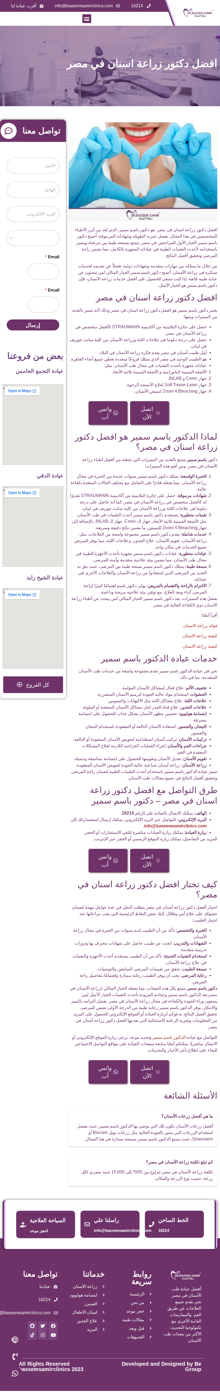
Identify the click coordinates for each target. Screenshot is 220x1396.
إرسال (33, 325)
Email (52, 256)
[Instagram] (42, 1335)
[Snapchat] (32, 1326)
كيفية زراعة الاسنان (199, 635)
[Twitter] (42, 1326)
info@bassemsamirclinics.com (175, 826)
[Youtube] (53, 1335)
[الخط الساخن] (151, 1224)
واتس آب (105, 413)
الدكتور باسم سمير (169, 1037)
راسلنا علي (106, 1220)
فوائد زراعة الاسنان (200, 625)
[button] (86, 18)
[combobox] (33, 238)
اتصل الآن (147, 413)
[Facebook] (53, 1326)
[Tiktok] (32, 1335)
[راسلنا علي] (87, 1224)
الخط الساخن (173, 1220)
